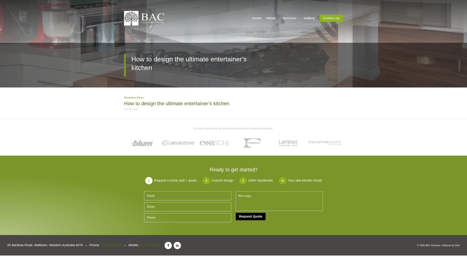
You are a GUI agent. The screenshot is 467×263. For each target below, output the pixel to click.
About (271, 18)
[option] (142, 143)
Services (290, 18)
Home (257, 18)
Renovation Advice (134, 97)
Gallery (309, 18)
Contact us (331, 18)
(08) (112, 245)
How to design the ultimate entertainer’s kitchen (176, 103)
